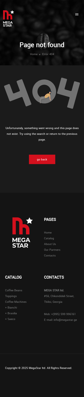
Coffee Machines (16, 302)
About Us (50, 244)
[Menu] (77, 14)
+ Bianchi (11, 307)
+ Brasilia (11, 313)
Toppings (11, 296)
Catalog (49, 238)
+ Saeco (10, 319)
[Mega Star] (10, 13)
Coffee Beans (13, 290)
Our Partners (52, 250)
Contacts (50, 255)
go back (42, 159)
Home (34, 54)
